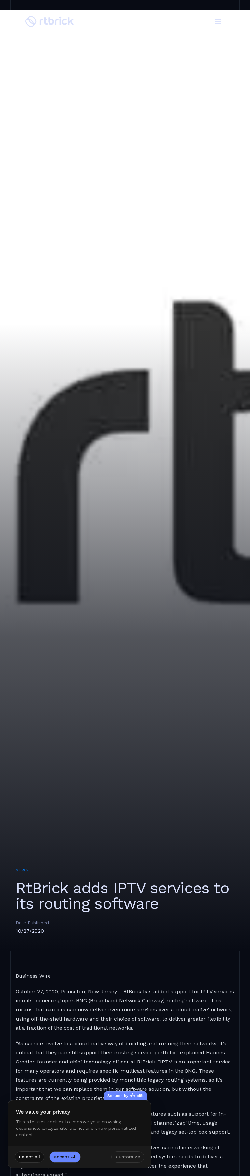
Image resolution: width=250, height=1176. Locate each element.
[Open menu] (218, 21)
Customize (128, 1156)
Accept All (65, 1156)
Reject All (29, 1156)
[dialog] (79, 1134)
